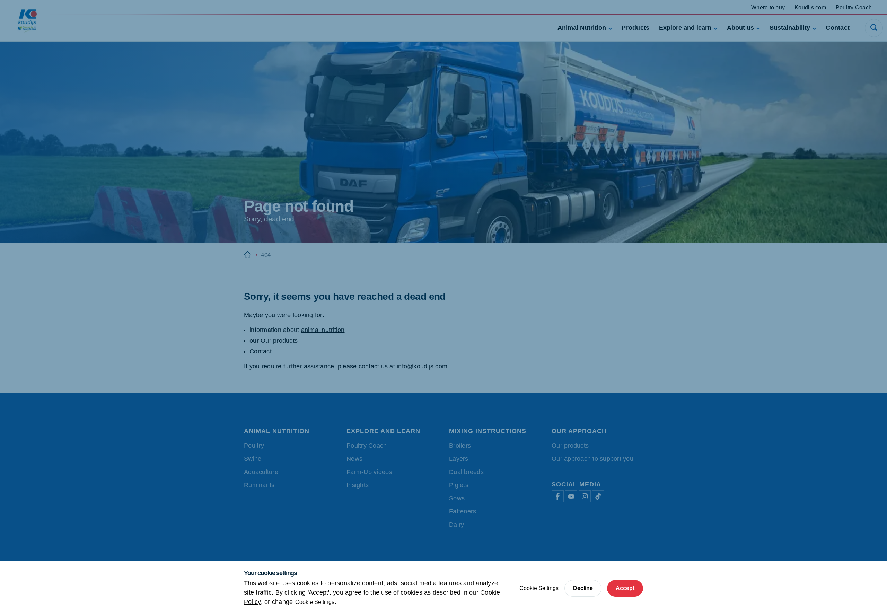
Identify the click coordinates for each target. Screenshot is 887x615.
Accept (625, 588)
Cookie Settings (314, 602)
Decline (583, 588)
